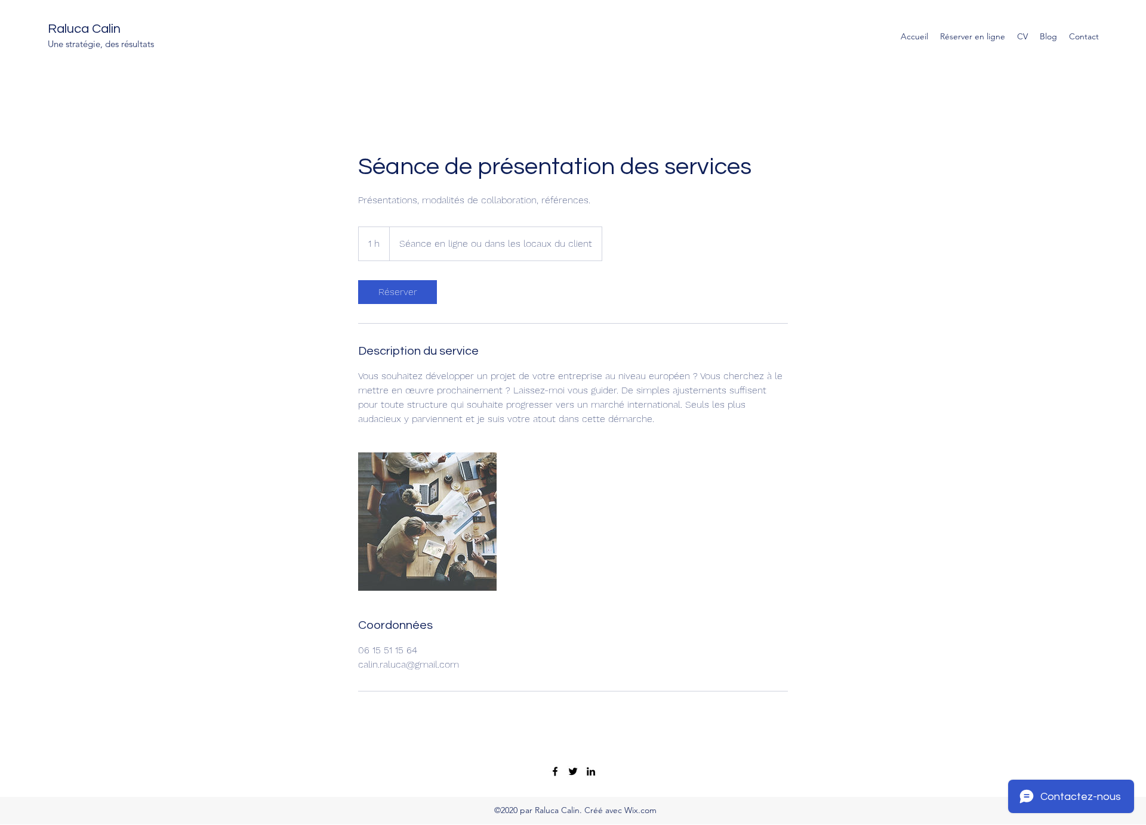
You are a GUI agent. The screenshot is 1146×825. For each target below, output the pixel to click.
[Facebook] (555, 771)
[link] (397, 292)
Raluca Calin (84, 29)
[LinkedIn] (591, 771)
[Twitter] (573, 771)
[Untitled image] (427, 521)
